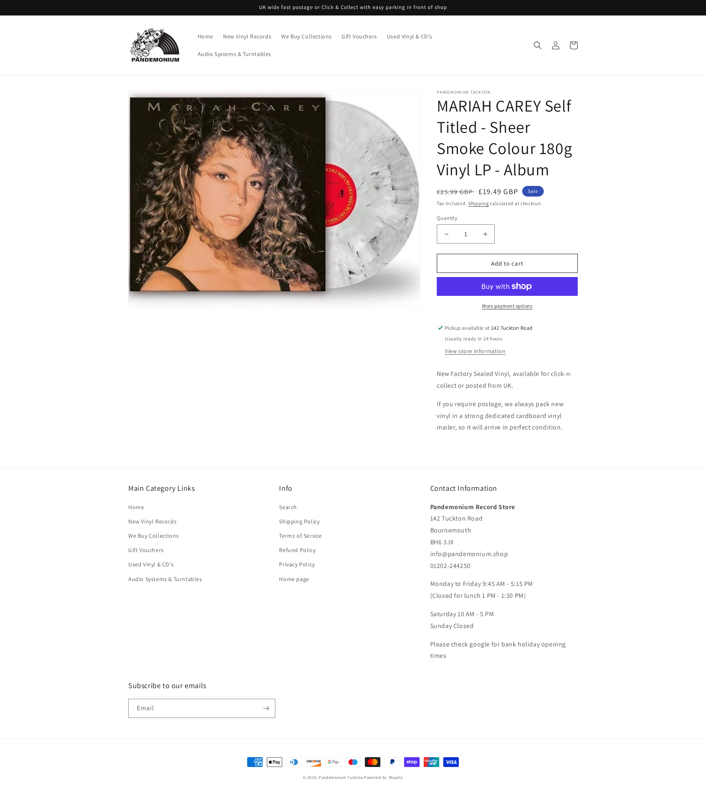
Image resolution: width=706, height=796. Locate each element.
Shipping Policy (299, 521)
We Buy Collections (153, 535)
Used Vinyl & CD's (151, 564)
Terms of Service (300, 535)
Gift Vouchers (146, 550)
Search (288, 507)
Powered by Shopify (383, 777)
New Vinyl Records (152, 521)
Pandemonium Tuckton (341, 777)
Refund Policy (297, 550)
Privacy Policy (297, 564)
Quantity (447, 218)
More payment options (507, 306)
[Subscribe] (266, 708)
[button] (538, 45)
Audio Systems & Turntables (165, 579)
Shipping (478, 203)
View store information (475, 351)
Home (136, 507)
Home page (294, 579)
